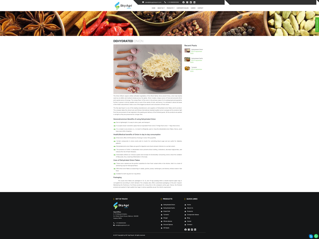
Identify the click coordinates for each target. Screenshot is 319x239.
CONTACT (200, 8)
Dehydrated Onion (197, 49)
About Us (190, 208)
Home (189, 204)
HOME (153, 8)
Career (189, 221)
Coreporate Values (193, 214)
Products (190, 211)
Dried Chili (166, 211)
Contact (189, 224)
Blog (188, 218)
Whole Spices (167, 221)
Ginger (165, 218)
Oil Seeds (166, 228)
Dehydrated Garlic (197, 58)
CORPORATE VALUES (183, 8)
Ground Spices (168, 224)
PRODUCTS (170, 8)
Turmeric (194, 67)
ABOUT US (160, 8)
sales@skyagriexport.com (123, 225)
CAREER (193, 8)
